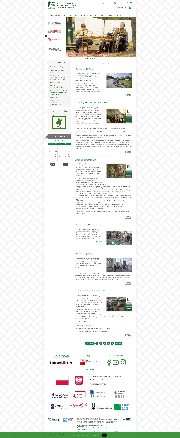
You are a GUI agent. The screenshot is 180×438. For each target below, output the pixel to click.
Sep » (65, 164)
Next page (118, 343)
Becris (99, 428)
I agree (104, 435)
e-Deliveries (59, 86)
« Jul (52, 164)
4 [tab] (92, 58)
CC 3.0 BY (88, 429)
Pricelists (79, 15)
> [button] (133, 36)
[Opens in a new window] (60, 399)
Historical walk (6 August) (84, 254)
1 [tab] (85, 58)
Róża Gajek (128, 95)
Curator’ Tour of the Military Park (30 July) (90, 291)
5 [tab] (94, 58)
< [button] (46, 36)
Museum (90, 15)
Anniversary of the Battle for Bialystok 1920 (91, 103)
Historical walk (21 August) (84, 69)
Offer (69, 15)
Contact (101, 15)
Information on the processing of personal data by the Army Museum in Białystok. (99, 432)
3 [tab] (90, 58)
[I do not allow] (178, 435)
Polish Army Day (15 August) (85, 159)
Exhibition (59, 15)
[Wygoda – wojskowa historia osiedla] (90, 37)
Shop (110, 15)
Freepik (102, 425)
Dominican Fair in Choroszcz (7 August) (89, 225)
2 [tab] (87, 58)
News (50, 15)
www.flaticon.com (82, 426)
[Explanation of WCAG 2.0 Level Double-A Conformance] (127, 420)
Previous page (90, 343)
